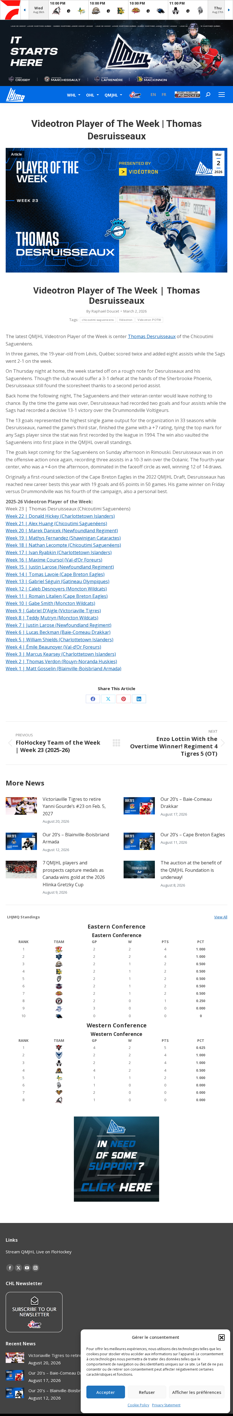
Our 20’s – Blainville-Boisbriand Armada (76, 838)
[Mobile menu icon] (221, 94)
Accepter (105, 1392)
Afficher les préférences (196, 1392)
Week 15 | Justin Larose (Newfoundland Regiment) (60, 567)
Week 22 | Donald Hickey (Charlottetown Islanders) (60, 516)
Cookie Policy (138, 1405)
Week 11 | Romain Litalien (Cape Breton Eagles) (57, 596)
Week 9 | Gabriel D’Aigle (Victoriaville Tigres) (53, 611)
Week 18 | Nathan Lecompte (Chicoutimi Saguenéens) (63, 545)
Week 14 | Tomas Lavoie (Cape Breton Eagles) (55, 574)
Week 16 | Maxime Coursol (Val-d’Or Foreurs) (54, 560)
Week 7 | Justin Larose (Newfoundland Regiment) (58, 625)
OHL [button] (90, 94)
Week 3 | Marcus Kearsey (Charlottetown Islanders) (61, 654)
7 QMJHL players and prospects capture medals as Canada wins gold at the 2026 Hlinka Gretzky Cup (74, 874)
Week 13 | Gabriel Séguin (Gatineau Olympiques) (57, 581)
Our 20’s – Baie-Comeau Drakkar (186, 803)
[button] (221, 1337)
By (102, 311)
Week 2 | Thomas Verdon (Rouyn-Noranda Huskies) (61, 661)
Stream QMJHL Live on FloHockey (39, 1251)
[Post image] (21, 806)
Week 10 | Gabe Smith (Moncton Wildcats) (50, 603)
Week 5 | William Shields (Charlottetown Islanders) (59, 639)
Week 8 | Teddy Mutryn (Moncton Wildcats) (52, 618)
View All (220, 916)
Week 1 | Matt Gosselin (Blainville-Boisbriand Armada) (63, 668)
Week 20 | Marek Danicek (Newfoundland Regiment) (62, 530)
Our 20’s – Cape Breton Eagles (193, 834)
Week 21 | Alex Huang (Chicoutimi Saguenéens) (56, 523)
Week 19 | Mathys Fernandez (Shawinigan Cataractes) (63, 538)
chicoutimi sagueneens (98, 319)
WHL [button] (72, 94)
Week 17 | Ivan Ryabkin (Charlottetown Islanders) (59, 552)
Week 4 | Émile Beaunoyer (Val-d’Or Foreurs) (53, 647)
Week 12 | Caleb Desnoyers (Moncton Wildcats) (56, 589)
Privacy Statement (166, 1405)
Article (16, 154)
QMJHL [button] (112, 94)
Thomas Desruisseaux (152, 336)
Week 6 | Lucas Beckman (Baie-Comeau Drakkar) (58, 632)
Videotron (126, 319)
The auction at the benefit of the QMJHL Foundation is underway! (191, 870)
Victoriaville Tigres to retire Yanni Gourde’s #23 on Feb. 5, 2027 (74, 806)
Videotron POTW (149, 319)
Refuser (147, 1392)
